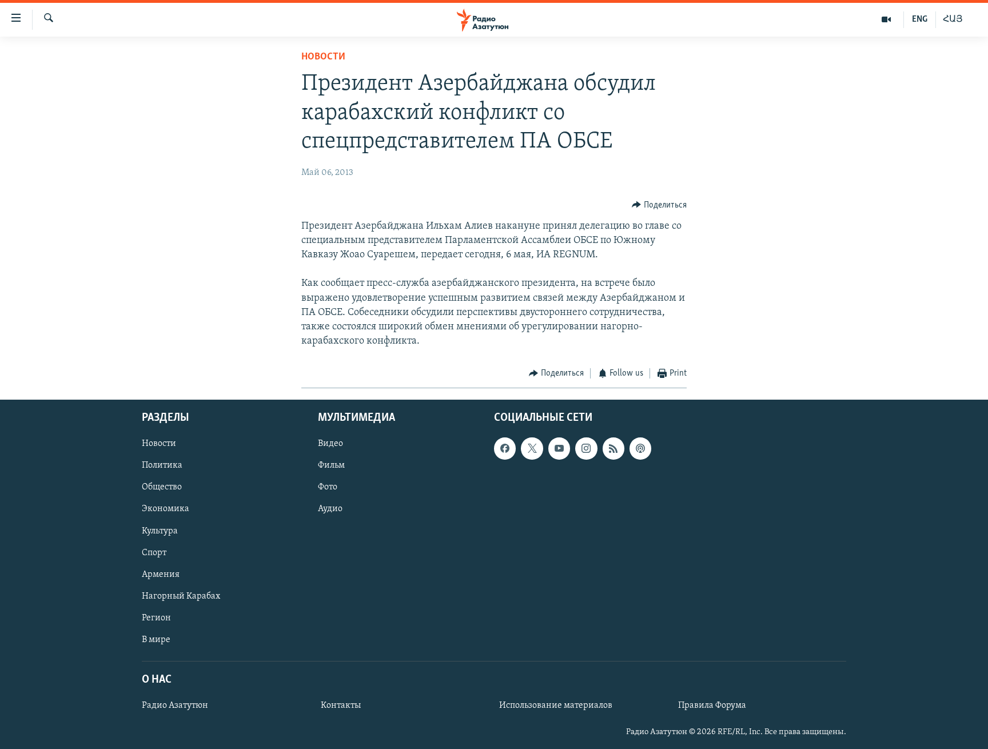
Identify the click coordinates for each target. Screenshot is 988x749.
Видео (330, 443)
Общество (162, 487)
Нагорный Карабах (181, 596)
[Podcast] (640, 448)
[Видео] (886, 19)
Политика (162, 465)
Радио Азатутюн (175, 705)
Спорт (154, 552)
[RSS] (613, 448)
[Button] (659, 205)
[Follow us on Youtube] (559, 448)
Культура (160, 530)
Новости (323, 57)
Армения (161, 574)
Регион (156, 618)
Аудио (330, 508)
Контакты (341, 705)
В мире (156, 639)
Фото (327, 487)
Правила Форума (712, 705)
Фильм (331, 465)
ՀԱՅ (953, 19)
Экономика (165, 508)
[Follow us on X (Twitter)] (532, 448)
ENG (919, 19)
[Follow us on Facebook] (505, 448)
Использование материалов (555, 705)
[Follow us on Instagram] (586, 448)
